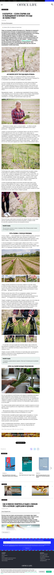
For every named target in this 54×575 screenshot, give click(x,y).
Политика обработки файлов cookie (7, 559)
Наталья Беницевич (7, 23)
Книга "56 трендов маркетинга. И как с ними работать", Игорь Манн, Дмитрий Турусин (43, 476)
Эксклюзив (3, 0)
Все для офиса (32, 0)
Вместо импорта (5, 9)
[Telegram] (35, 449)
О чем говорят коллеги (43, 555)
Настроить (42, 571)
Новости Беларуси (5, 560)
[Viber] (31, 449)
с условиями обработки (46, 544)
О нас (9, 0)
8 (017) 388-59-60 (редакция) (44, 556)
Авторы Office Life (4, 555)
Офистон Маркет (22, 0)
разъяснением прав (12, 545)
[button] (51, 468)
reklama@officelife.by (43, 560)
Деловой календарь (49, 0)
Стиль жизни (4, 499)
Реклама (15, 0)
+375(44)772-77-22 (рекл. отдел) (45, 559)
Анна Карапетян (6, 511)
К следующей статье (20, 442)
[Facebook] (38, 449)
